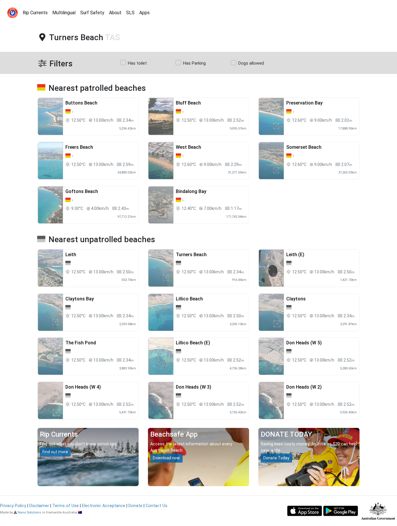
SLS (130, 12)
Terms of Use (65, 505)
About (115, 12)
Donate (135, 505)
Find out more (55, 451)
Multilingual (64, 12)
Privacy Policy (13, 505)
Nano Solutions (29, 512)
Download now (166, 458)
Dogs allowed (251, 63)
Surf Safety (92, 12)
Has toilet (137, 63)
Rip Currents (35, 12)
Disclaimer (39, 505)
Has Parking (194, 63)
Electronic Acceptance (103, 505)
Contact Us (156, 505)
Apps (144, 12)
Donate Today (276, 458)
